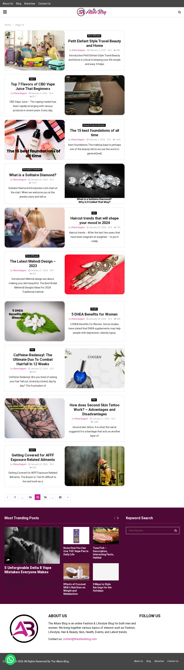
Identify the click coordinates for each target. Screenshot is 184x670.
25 (60, 497)
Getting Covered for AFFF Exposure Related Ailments (33, 457)
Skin (94, 400)
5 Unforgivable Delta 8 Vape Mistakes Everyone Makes (27, 570)
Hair (94, 213)
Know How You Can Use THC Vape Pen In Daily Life (75, 551)
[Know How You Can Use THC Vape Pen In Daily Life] (76, 535)
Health (94, 309)
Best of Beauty (94, 36)
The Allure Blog (60, 661)
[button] (10, 659)
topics (32, 79)
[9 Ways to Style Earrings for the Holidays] (106, 571)
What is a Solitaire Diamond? (32, 175)
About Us (8, 3)
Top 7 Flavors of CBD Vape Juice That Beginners (33, 86)
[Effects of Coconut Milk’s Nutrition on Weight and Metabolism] (76, 571)
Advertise (29, 3)
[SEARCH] (176, 530)
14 (30, 497)
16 (45, 497)
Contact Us (44, 3)
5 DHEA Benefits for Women (95, 314)
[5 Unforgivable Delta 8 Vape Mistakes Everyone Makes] (32, 545)
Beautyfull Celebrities (32, 170)
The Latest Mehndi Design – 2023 (33, 263)
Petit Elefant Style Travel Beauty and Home (94, 43)
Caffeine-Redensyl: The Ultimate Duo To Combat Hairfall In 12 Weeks (33, 359)
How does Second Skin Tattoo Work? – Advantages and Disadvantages (94, 409)
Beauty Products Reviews (94, 125)
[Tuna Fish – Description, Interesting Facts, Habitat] (106, 535)
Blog (18, 3)
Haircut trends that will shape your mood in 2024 (94, 220)
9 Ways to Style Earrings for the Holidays (102, 587)
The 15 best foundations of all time (94, 132)
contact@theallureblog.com (80, 639)
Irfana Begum (78, 50)
